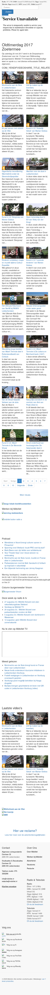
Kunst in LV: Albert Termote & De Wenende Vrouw (12, 445)
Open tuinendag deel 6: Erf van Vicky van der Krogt (35, 219)
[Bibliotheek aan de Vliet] (13, 808)
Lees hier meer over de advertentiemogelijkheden (25, 835)
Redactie (30, 868)
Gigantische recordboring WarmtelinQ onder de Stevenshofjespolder (12, 174)
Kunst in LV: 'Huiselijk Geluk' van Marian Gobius (36, 129)
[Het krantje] (7, 811)
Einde (30, 485)
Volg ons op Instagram (14, 950)
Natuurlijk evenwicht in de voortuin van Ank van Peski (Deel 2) (36, 402)
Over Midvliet (32, 851)
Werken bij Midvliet (34, 856)
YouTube (18, 956)
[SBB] (5, 814)
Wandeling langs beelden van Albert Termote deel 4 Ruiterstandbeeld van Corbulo (12, 353)
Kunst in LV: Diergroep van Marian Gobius (12, 218)
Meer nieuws (25, 495)
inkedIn (13, 934)
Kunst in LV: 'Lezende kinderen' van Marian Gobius (35, 262)
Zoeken (8, 11)
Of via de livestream (35, 904)
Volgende (21, 485)
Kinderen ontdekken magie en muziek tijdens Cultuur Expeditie (13, 262)
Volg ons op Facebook (14, 939)
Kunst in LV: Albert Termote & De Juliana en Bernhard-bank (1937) (36, 351)
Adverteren (31, 860)
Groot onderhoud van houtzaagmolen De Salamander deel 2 (35, 445)
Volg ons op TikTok (13, 961)
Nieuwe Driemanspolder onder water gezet (36, 307)
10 (13, 485)
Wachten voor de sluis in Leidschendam (36, 172)
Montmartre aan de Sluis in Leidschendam (12, 86)
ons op (12, 956)
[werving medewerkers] (12, 512)
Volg (8, 956)
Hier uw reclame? (25, 830)
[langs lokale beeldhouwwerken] (16, 503)
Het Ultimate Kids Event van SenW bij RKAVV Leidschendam (11, 308)
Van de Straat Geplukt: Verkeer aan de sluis (11, 400)
